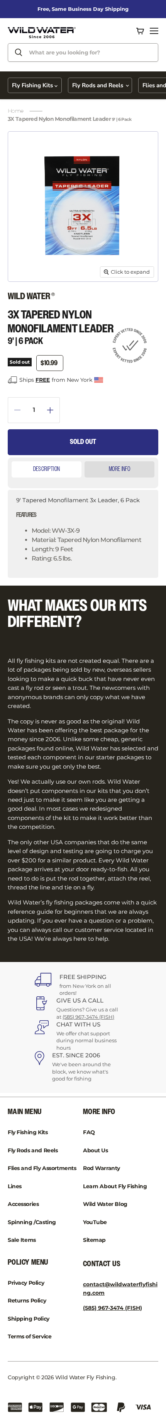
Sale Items (22, 1239)
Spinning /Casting (32, 1222)
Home (15, 110)
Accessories (23, 1204)
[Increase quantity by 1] (53, 410)
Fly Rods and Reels (98, 85)
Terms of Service (29, 1336)
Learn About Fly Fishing (115, 1186)
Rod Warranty (101, 1168)
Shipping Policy (28, 1318)
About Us (95, 1150)
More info (119, 469)
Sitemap (94, 1239)
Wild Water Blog (105, 1204)
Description (46, 469)
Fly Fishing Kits (33, 85)
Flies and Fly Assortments (42, 1168)
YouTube (95, 1222)
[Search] (18, 52)
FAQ (89, 1132)
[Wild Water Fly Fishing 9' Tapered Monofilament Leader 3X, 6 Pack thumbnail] (24, 298)
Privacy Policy (26, 1282)
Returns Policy (27, 1300)
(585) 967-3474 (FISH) (88, 1017)
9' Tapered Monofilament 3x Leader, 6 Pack (78, 529)
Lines (15, 1186)
